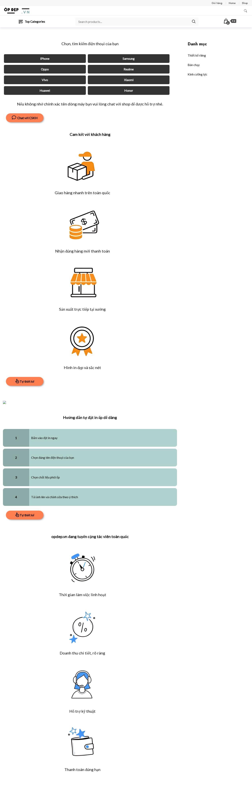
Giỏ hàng (217, 3)
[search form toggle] (245, 11)
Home (232, 3)
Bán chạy (194, 65)
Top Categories (35, 21)
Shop (245, 3)
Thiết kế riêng (197, 55)
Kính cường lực (197, 74)
